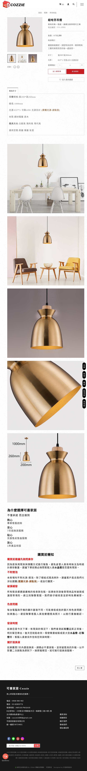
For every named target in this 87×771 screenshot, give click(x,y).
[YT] (18, 738)
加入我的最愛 (67, 80)
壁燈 (84, 375)
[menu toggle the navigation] (81, 4)
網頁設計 (69, 767)
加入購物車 (57, 71)
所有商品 (53, 13)
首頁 (40, 13)
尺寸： (50, 55)
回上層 (79, 668)
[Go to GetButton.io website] (5, 760)
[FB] (9, 738)
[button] (73, 4)
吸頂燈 (84, 393)
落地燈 (84, 404)
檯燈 (84, 383)
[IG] (22, 738)
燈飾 (45, 13)
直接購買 (75, 71)
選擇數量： (52, 65)
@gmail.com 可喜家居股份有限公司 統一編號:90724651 (19, 721)
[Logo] (13, 4)
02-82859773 (17, 704)
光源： (50, 60)
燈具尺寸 (12, 91)
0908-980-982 (18, 701)
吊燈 (84, 366)
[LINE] (13, 738)
